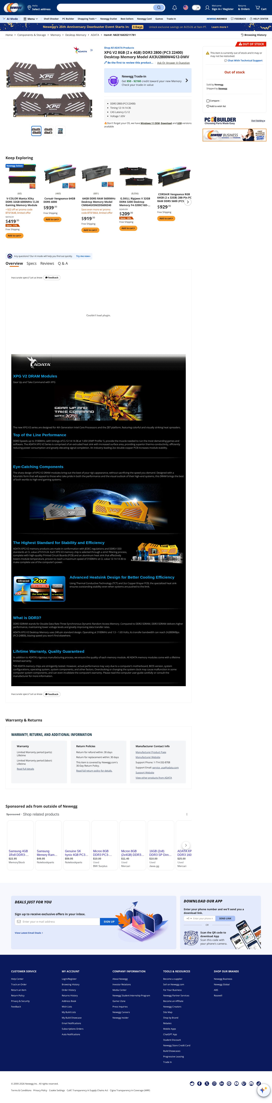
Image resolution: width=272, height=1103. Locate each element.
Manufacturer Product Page (151, 752)
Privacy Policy (40, 1090)
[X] (207, 1083)
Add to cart (14, 235)
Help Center (17, 978)
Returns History (70, 995)
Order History (69, 990)
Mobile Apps (169, 1028)
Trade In (167, 1062)
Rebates (167, 1023)
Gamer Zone (119, 1001)
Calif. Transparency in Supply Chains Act (87, 1090)
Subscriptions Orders (72, 1028)
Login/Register (69, 978)
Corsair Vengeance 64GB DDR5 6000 (59, 200)
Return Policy (17, 995)
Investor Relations (122, 984)
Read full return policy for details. (94, 770)
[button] (39, 7)
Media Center (120, 990)
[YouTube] (236, 1083)
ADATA (95, 35)
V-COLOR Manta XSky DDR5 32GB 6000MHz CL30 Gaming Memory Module (22, 202)
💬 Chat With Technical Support (243, 60)
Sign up (109, 921)
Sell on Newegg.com (173, 984)
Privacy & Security (20, 1001)
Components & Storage (31, 35)
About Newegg (120, 978)
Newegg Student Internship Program (131, 995)
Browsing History (70, 984)
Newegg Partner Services (176, 995)
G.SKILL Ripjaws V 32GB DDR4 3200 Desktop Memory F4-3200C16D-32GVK (134, 202)
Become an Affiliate (173, 1001)
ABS (216, 990)
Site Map (167, 1012)
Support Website (145, 772)
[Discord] (251, 1083)
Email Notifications (71, 1023)
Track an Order (19, 984)
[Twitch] (244, 1083)
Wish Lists (67, 1006)
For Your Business (172, 990)
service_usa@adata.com (165, 767)
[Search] (158, 7)
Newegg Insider (121, 1017)
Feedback (53, 277)
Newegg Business (223, 978)
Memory (56, 35)
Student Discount (172, 1039)
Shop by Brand (170, 1017)
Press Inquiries (120, 1006)
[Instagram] (214, 1083)
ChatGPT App (170, 1034)
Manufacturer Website (148, 757)
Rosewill (218, 995)
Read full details (25, 768)
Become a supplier (172, 978)
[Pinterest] (229, 1083)
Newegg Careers (121, 1012)
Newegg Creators (172, 1006)
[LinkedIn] (221, 1083)
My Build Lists (69, 1012)
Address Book (69, 1001)
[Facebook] (199, 1083)
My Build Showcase (72, 1017)
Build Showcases (171, 1051)
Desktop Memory (75, 35)
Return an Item (18, 990)
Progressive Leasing (173, 1056)
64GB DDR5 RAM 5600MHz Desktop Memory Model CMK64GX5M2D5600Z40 (98, 202)
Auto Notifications (71, 1034)
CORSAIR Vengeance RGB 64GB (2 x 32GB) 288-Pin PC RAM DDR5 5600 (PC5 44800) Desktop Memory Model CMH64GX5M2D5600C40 (174, 198)
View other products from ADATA (154, 777)
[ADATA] (82, 50)
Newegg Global (222, 984)
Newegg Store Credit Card (176, 1045)
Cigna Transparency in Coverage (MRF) (130, 1090)
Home (9, 35)
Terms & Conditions (21, 1090)
